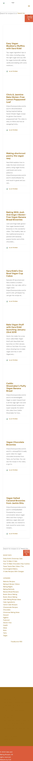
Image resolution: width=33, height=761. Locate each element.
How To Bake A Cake (10, 561)
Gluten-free (7, 623)
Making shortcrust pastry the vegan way (15, 156)
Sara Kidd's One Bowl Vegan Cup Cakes (14, 273)
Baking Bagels (8, 587)
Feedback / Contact (10, 741)
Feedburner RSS (16, 642)
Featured (6, 620)
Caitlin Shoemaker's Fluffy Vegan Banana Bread (16, 387)
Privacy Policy (8, 739)
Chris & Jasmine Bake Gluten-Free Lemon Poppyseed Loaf (15, 98)
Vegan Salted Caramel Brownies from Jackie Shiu (15, 500)
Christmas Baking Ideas (11, 612)
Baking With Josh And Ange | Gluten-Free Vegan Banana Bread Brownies (16, 216)
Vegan (5, 635)
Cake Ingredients (9, 602)
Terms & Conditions (10, 736)
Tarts (5, 633)
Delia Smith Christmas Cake (13, 559)
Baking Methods (8, 589)
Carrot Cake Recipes (10, 605)
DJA (9, 760)
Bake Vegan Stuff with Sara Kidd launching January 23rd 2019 (16, 328)
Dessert (6, 615)
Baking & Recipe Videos (11, 584)
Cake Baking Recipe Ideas (12, 599)
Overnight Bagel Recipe (11, 713)
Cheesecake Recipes (10, 607)
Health (5, 625)
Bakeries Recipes (9, 581)
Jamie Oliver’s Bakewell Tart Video (15, 726)
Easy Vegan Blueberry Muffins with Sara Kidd (15, 46)
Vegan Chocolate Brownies (15, 443)
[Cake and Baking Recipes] (12, 6)
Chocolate (6, 610)
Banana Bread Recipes (11, 592)
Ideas (5, 628)
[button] (29, 6)
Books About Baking (10, 594)
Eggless (5, 617)
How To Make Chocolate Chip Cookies (16, 564)
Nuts (5, 630)
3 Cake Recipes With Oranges (13, 571)
